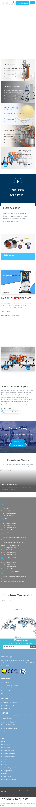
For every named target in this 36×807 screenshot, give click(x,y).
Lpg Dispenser (30, 790)
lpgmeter (4, 773)
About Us (6, 682)
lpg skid (3, 741)
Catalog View (18, 441)
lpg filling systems (6, 770)
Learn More (10, 75)
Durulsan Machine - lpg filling (9, 794)
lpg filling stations (6, 762)
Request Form (23, 3)
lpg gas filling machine (8, 756)
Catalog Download (18, 445)
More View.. (7, 409)
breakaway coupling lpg (8, 753)
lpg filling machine (7, 747)
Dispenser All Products (8, 315)
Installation (6, 708)
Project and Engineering (10, 702)
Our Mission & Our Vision (11, 685)
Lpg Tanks (4, 791)
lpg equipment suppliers (8, 779)
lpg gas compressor (7, 750)
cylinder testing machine (9, 768)
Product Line (7, 694)
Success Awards (8, 691)
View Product (5, 311)
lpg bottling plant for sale (9, 765)
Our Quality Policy (8, 688)
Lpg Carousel (21, 790)
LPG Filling (14, 790)
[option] (18, 34)
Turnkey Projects (8, 705)
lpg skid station (6, 776)
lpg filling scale (6, 744)
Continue (4, 346)
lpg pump (4, 759)
